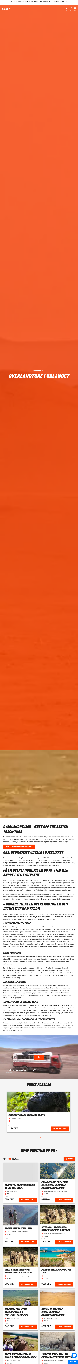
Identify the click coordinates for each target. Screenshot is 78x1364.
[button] (74, 1355)
